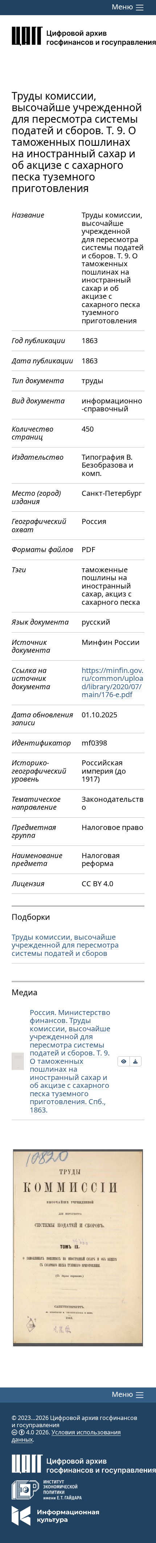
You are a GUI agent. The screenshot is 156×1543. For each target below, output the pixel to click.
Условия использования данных (66, 1435)
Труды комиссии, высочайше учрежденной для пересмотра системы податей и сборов (65, 945)
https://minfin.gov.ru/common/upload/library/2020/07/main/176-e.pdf (112, 682)
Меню (123, 7)
